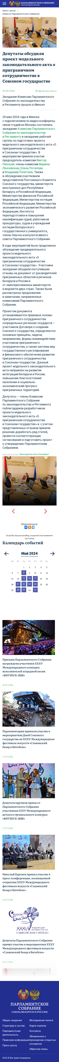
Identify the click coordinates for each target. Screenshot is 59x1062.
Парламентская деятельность (11, 1033)
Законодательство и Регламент (34, 454)
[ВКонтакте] (25, 527)
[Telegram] (33, 527)
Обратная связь (39, 1049)
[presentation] (14, 511)
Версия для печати (47, 91)
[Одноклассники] (29, 527)
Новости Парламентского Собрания (20, 14)
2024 (33, 553)
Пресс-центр (9, 10)
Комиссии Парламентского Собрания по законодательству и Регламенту (28, 132)
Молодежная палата (41, 1020)
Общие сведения (12, 1020)
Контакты (35, 1031)
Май (24, 553)
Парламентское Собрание (29, 1007)
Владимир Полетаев (19, 172)
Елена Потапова (31, 168)
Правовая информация (16, 1040)
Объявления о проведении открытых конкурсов (43, 1040)
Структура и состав (13, 1025)
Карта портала (38, 1025)
